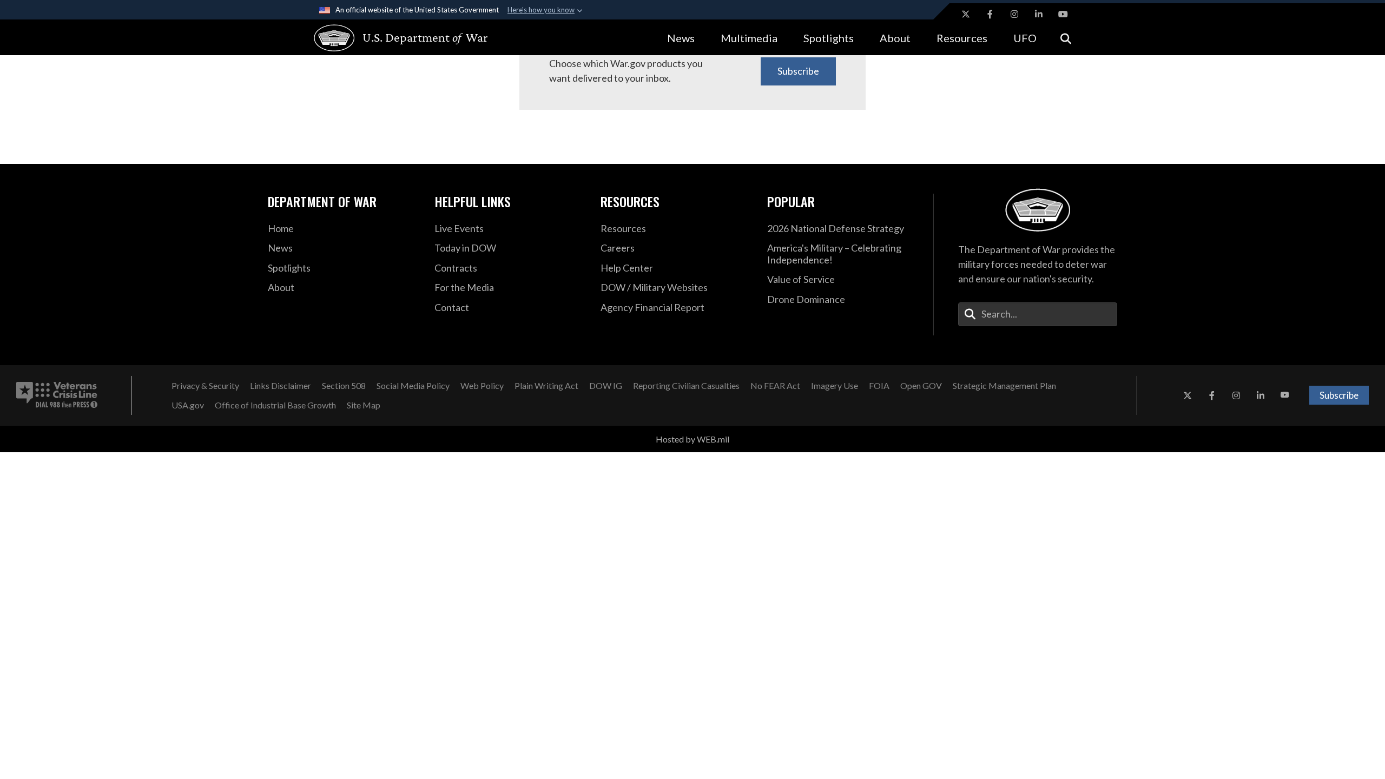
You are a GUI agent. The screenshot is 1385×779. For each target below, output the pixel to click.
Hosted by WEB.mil (692, 439)
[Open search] (1066, 37)
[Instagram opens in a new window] (1014, 14)
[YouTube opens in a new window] (1063, 14)
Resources (961, 37)
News (681, 37)
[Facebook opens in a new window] (990, 14)
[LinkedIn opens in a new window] (1039, 14)
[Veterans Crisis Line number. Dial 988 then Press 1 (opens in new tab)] (56, 395)
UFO (1025, 37)
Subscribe (798, 71)
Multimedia (749, 37)
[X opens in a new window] (966, 14)
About (895, 37)
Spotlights (828, 37)
